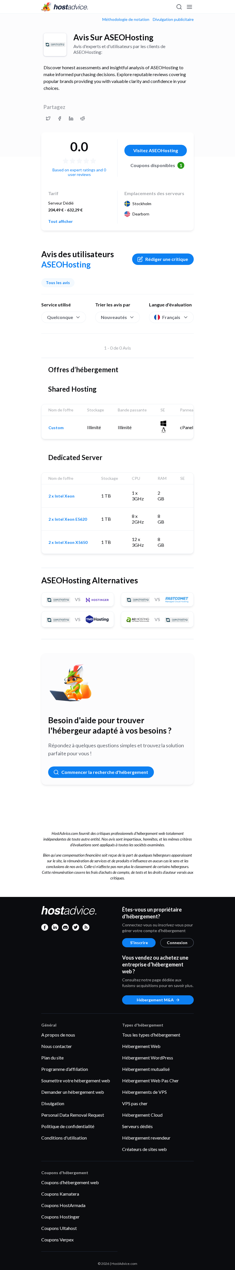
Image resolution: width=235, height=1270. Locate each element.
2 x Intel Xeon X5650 (67, 542)
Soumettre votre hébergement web (75, 1080)
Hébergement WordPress (147, 1057)
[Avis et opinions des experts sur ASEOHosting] (48, 118)
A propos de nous (58, 1034)
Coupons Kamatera (60, 1193)
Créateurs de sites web (144, 1149)
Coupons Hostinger (60, 1216)
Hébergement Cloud (142, 1115)
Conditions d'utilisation (64, 1137)
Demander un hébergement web (72, 1092)
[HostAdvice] (64, 6)
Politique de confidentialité (67, 1126)
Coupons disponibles (156, 165)
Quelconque (60, 317)
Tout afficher (60, 221)
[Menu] (189, 6)
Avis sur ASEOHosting (113, 37)
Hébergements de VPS (144, 1092)
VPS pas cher (135, 1103)
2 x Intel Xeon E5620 (67, 519)
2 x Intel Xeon (61, 496)
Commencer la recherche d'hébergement (104, 772)
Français (171, 317)
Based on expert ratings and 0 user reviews (79, 172)
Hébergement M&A (155, 999)
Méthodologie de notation (125, 19)
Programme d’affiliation (64, 1069)
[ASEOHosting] (55, 44)
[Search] (178, 6)
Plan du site (52, 1057)
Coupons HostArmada (63, 1205)
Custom (56, 427)
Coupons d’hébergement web (70, 1182)
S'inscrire (139, 942)
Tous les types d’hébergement (151, 1034)
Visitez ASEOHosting (155, 150)
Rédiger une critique (166, 259)
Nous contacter (56, 1046)
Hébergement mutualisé (146, 1069)
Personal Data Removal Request (72, 1115)
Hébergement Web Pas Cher (150, 1080)
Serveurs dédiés (137, 1126)
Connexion (177, 942)
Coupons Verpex (57, 1239)
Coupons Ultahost (59, 1228)
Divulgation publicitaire (173, 19)
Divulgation (52, 1103)
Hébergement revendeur (146, 1137)
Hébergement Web (141, 1046)
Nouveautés (114, 317)
